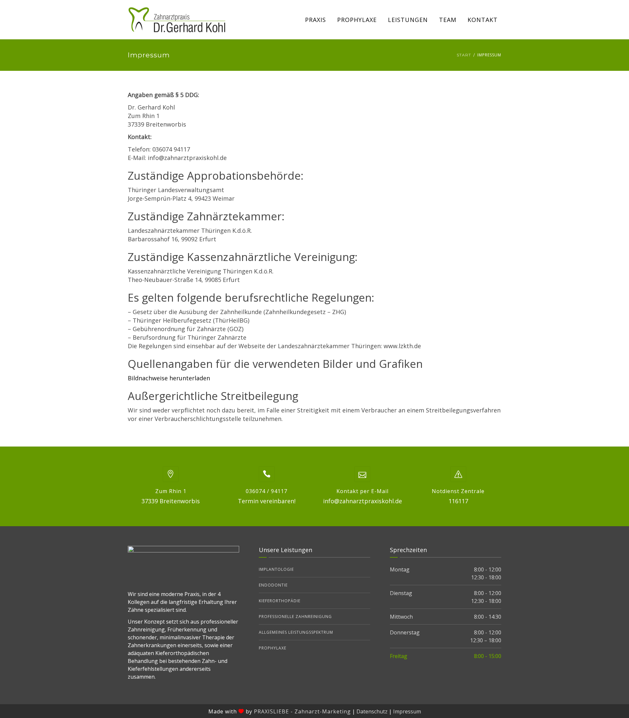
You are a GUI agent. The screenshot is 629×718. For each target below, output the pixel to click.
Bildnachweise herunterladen (169, 378)
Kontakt (482, 20)
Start (464, 54)
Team (447, 20)
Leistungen (408, 20)
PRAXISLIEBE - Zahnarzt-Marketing (302, 711)
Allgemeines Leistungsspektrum (296, 632)
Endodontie (273, 585)
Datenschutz (372, 711)
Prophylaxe (357, 20)
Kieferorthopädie (279, 601)
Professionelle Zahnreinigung (295, 616)
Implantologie (276, 569)
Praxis (315, 20)
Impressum (407, 711)
